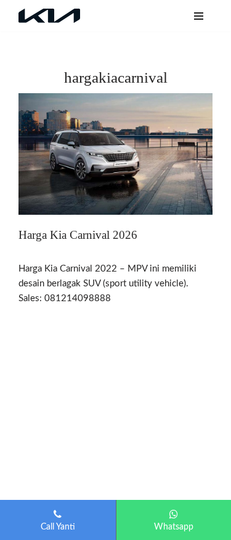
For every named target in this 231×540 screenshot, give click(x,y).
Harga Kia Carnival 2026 (77, 234)
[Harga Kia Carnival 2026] (115, 154)
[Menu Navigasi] (199, 16)
